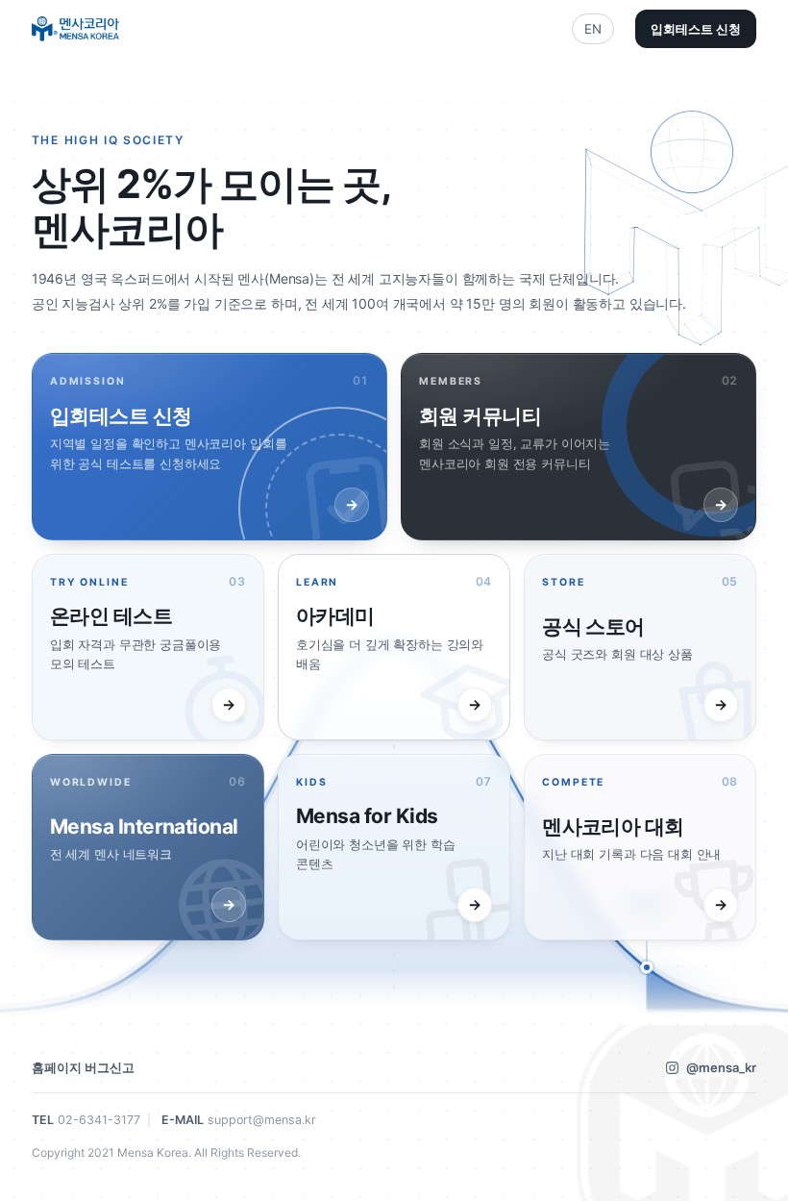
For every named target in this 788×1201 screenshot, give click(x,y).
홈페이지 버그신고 (83, 1067)
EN (593, 29)
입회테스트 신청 (696, 29)
